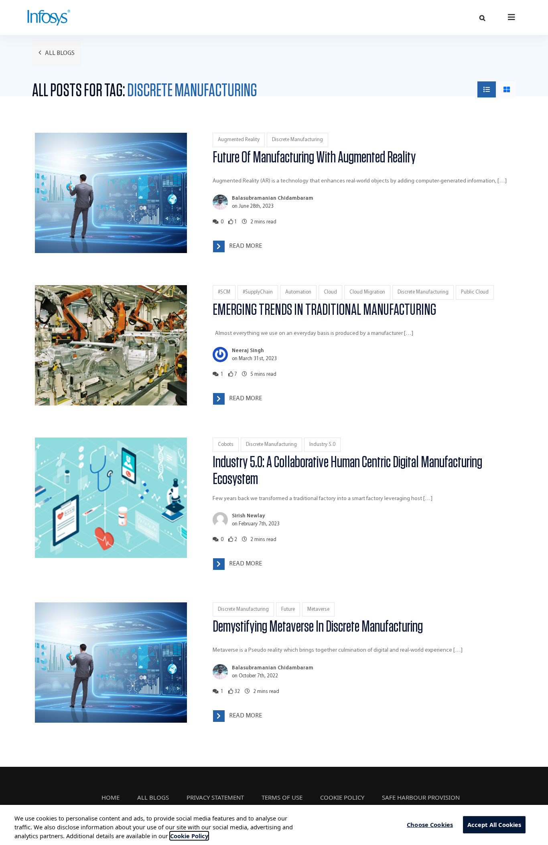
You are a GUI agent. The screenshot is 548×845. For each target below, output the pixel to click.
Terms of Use (282, 797)
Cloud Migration (367, 292)
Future (288, 609)
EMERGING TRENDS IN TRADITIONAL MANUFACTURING (324, 310)
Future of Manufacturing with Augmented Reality (314, 158)
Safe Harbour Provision (421, 797)
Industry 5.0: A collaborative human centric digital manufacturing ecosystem (347, 470)
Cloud (330, 292)
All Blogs (59, 53)
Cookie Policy (342, 797)
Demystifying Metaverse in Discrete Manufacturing (318, 627)
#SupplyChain (258, 292)
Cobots (225, 444)
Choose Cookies (430, 825)
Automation (298, 292)
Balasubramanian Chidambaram (272, 198)
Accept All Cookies (494, 825)
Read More (245, 246)
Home (110, 797)
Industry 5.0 (322, 444)
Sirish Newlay (248, 516)
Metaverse (318, 609)
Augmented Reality (239, 139)
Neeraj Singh (248, 350)
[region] (274, 825)
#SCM (224, 292)
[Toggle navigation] (512, 17)
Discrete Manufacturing (297, 139)
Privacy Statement (215, 797)
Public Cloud (475, 292)
